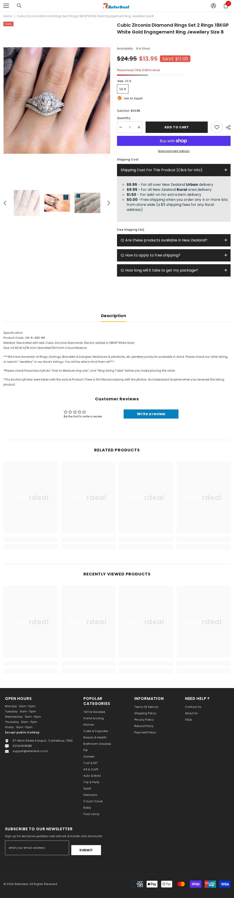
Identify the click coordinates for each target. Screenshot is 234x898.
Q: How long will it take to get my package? (159, 270)
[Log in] (213, 6)
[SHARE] (227, 127)
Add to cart (177, 127)
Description (113, 315)
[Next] (108, 202)
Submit (86, 850)
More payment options (173, 151)
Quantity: (124, 118)
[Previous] (4, 202)
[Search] (19, 5)
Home (7, 16)
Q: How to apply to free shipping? (150, 255)
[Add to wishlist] (217, 127)
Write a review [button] (151, 414)
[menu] (6, 5)
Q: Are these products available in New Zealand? (164, 240)
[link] (30, 539)
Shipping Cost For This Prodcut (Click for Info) (161, 170)
